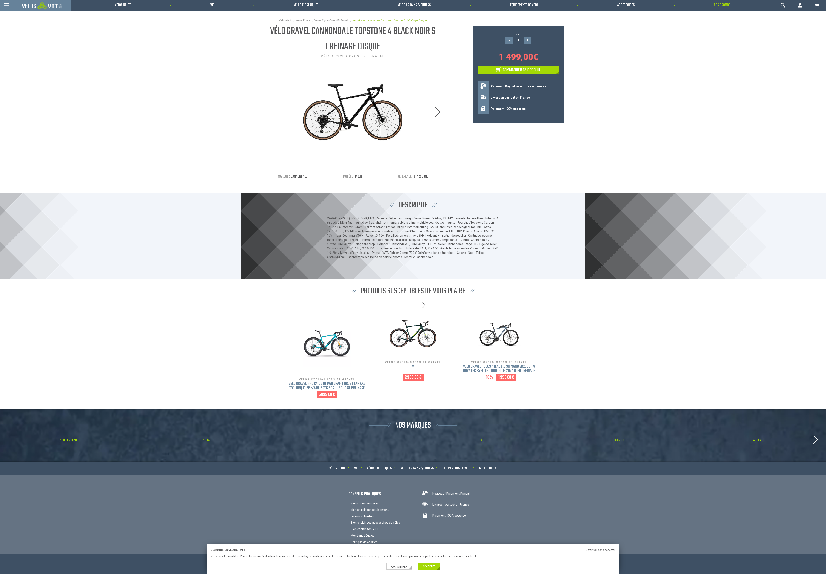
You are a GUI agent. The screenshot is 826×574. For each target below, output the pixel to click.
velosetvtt (285, 20)
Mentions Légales (362, 535)
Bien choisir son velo (364, 503)
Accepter (429, 566)
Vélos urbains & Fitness (417, 468)
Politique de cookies (364, 542)
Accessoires (488, 468)
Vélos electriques (379, 468)
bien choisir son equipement (370, 509)
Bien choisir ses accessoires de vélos (375, 522)
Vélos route (303, 20)
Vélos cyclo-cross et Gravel (331, 20)
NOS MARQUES (413, 425)
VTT (356, 468)
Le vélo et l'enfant (363, 516)
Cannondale (299, 176)
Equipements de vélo (456, 468)
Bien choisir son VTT (364, 529)
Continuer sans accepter (600, 549)
